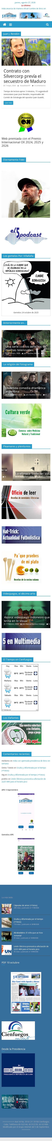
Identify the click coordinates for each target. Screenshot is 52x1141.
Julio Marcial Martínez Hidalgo (33, 624)
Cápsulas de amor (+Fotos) (25, 905)
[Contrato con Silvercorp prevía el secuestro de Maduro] (26, 40)
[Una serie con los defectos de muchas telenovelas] (26, 331)
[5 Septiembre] (5, 24)
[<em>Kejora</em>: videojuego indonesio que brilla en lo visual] (26, 602)
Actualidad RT (25, 85)
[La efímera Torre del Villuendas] (26, 455)
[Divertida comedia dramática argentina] (26, 373)
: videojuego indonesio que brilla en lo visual (27, 619)
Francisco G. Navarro (33, 477)
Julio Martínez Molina (30, 353)
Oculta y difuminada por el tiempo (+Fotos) (26, 774)
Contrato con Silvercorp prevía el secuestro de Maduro (25, 76)
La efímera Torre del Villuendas (25, 473)
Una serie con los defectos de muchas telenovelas (24, 348)
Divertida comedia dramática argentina (24, 389)
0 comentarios (39, 85)
